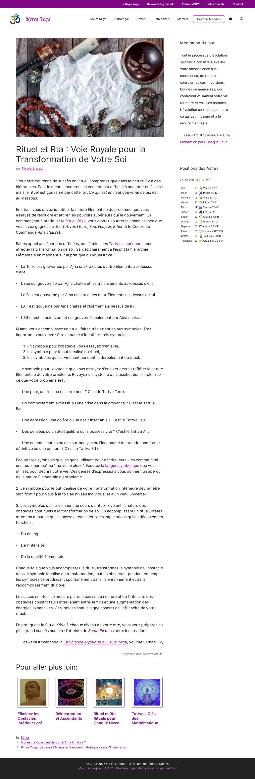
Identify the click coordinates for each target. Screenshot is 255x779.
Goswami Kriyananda (160, 4)
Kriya (25, 737)
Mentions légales (90, 768)
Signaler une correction (140, 654)
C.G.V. (109, 768)
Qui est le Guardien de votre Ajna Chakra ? (53, 742)
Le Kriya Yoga (130, 4)
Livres (141, 19)
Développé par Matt (130, 768)
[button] (241, 19)
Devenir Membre (209, 19)
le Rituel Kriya (73, 221)
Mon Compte (216, 4)
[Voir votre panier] (230, 19)
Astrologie (121, 19)
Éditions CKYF (191, 4)
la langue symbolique (120, 465)
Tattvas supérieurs (125, 243)
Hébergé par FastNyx (162, 768)
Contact (238, 4)
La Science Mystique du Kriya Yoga (95, 642)
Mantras (183, 19)
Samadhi (96, 630)
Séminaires (161, 19)
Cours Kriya (98, 19)
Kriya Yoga (38, 19)
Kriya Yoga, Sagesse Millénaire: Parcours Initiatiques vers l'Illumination (74, 747)
